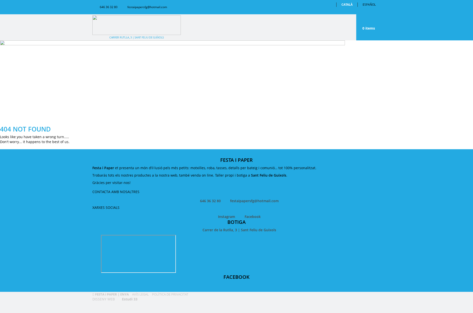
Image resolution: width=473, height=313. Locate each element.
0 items (368, 28)
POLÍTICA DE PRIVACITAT (169, 294)
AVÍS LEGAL (140, 294)
